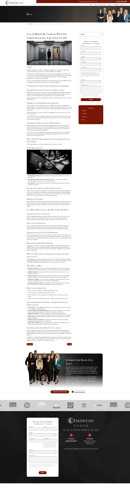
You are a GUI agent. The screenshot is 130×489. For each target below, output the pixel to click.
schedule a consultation (60, 392)
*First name (83, 45)
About (91, 4)
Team (96, 4)
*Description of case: (84, 85)
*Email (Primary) (83, 62)
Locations (109, 4)
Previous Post (29, 344)
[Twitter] (84, 425)
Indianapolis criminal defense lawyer (35, 78)
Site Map (89, 449)
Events (91, 430)
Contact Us (122, 4)
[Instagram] (78, 425)
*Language (82, 56)
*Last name (83, 51)
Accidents (84, 110)
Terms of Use (52, 447)
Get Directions (90, 444)
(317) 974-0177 (121, 1)
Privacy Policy (94, 76)
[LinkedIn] (81, 425)
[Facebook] (74, 425)
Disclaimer (84, 449)
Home (28, 24)
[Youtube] (87, 425)
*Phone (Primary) (84, 67)
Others (83, 120)
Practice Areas (102, 4)
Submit (91, 99)
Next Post (69, 344)
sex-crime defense (61, 262)
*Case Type (83, 79)
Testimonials (116, 4)
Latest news (84, 116)
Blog (31, 24)
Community (84, 113)
